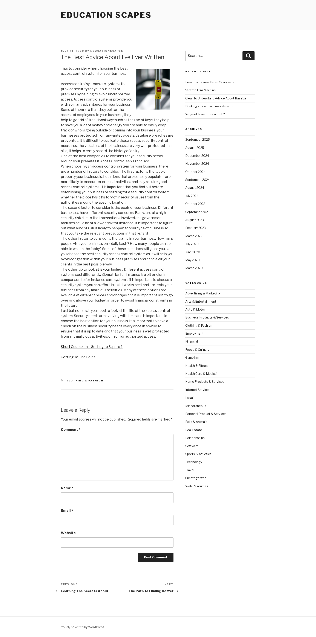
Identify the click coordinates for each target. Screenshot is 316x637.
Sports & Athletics (198, 454)
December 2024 (197, 155)
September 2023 (197, 212)
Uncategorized (195, 478)
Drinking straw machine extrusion (209, 106)
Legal (189, 397)
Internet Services (197, 390)
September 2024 (197, 179)
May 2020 (192, 260)
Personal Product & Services (206, 414)
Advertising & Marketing (202, 293)
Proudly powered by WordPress (82, 627)
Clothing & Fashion (85, 380)
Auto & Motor (195, 309)
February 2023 (195, 228)
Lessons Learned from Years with (209, 82)
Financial (191, 341)
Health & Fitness (197, 365)
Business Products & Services (207, 317)
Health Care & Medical (201, 373)
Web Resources (196, 486)
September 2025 (197, 139)
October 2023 (195, 204)
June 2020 (192, 252)
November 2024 (197, 163)
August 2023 (194, 220)
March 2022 (193, 236)
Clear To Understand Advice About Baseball (216, 98)
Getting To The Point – (79, 357)
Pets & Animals (196, 422)
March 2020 (194, 268)
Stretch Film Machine (200, 90)
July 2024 (191, 196)
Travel (189, 470)
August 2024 (194, 187)
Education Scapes (106, 15)
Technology (193, 462)
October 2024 (195, 172)
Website (68, 533)
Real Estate (193, 430)
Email (67, 511)
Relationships (195, 438)
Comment (70, 430)
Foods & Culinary (197, 349)
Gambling (192, 357)
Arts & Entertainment (200, 301)
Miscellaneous (195, 406)
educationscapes (106, 50)
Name (67, 488)
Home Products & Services (204, 381)
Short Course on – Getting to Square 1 (92, 347)
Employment (194, 333)
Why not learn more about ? (205, 114)
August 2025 (194, 147)
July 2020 (192, 244)
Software (192, 446)
